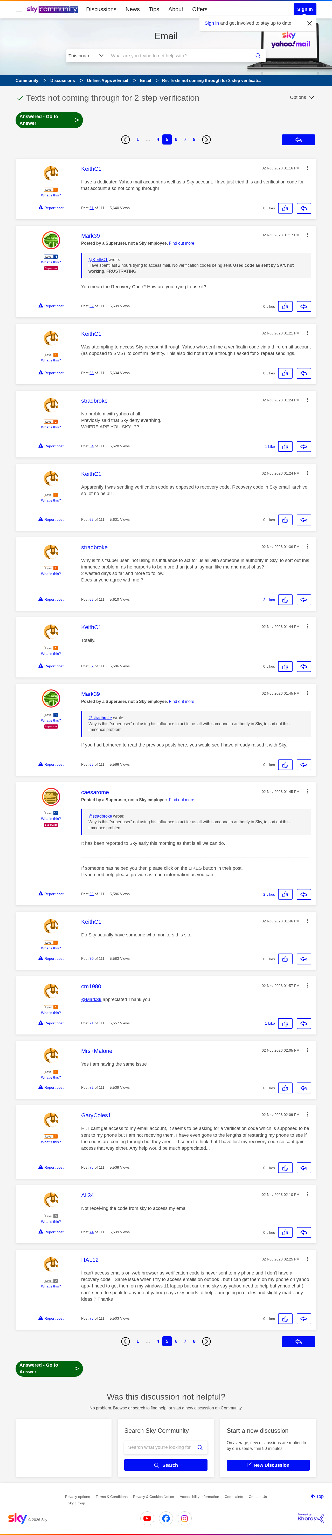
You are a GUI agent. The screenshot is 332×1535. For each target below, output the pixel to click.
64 (91, 446)
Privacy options (77, 1497)
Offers (200, 9)
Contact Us (258, 1497)
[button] (307, 168)
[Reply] (304, 208)
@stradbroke (100, 718)
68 (91, 764)
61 (91, 208)
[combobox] (178, 55)
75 (91, 1318)
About (175, 9)
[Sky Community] (52, 9)
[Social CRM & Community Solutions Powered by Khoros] (311, 1518)
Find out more (181, 243)
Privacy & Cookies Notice (153, 1497)
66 (91, 599)
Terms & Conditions (112, 1497)
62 (91, 306)
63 (91, 373)
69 (91, 894)
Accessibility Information (199, 1497)
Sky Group (76, 1503)
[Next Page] (206, 139)
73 (91, 1167)
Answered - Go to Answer (49, 120)
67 (91, 666)
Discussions (101, 9)
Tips (154, 9)
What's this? (51, 195)
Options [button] (298, 97)
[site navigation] (19, 9)
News (133, 9)
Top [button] (320, 1496)
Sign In (305, 9)
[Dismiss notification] (310, 23)
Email (166, 36)
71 (91, 1023)
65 (91, 519)
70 (91, 958)
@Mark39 (91, 999)
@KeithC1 (98, 259)
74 (91, 1232)
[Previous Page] (125, 139)
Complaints (234, 1497)
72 (91, 1087)
